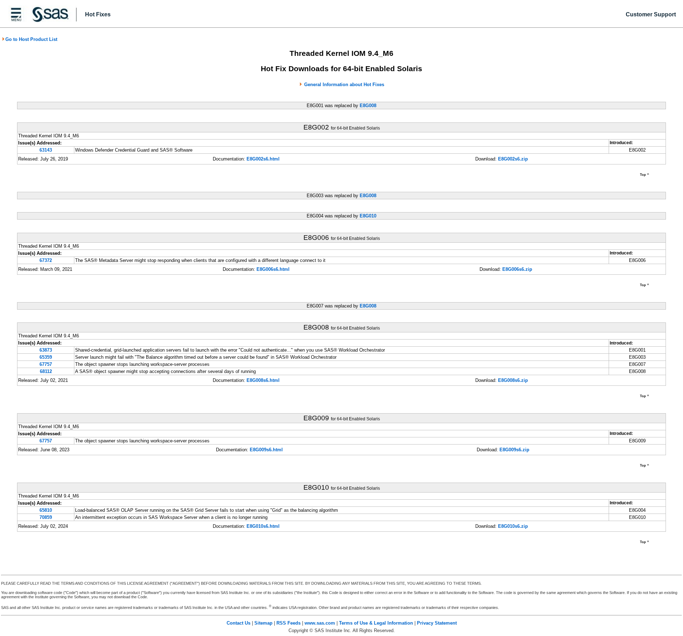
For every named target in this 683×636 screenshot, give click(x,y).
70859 (45, 517)
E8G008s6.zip (513, 380)
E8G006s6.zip (517, 269)
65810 (45, 510)
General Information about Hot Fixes (344, 84)
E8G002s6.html (263, 159)
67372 (45, 260)
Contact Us (238, 623)
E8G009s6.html (266, 449)
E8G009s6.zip (514, 449)
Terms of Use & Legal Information (376, 623)
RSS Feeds (288, 623)
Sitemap (263, 623)
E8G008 (368, 105)
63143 (45, 150)
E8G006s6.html (273, 269)
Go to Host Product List (31, 39)
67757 (45, 364)
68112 (46, 371)
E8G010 (368, 216)
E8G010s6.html (263, 526)
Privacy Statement (437, 623)
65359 (45, 357)
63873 (45, 350)
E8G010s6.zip (513, 526)
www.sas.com (320, 623)
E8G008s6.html (263, 380)
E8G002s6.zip (513, 159)
